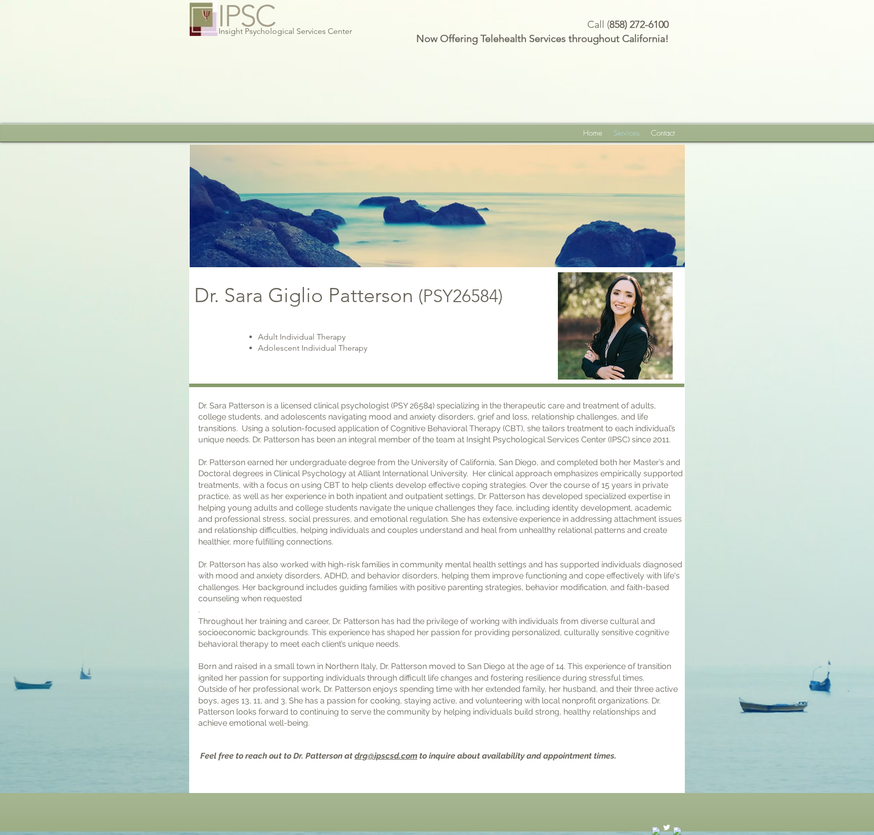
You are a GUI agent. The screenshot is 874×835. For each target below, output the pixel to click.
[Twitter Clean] (667, 827)
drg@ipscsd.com (386, 756)
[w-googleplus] (677, 831)
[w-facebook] (656, 831)
